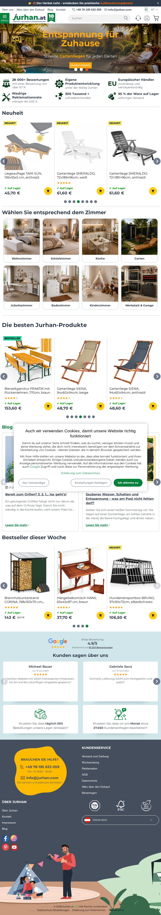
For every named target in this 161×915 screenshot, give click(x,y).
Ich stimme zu (128, 482)
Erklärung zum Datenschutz (80, 473)
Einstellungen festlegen (91, 482)
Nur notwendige (34, 482)
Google (35, 466)
